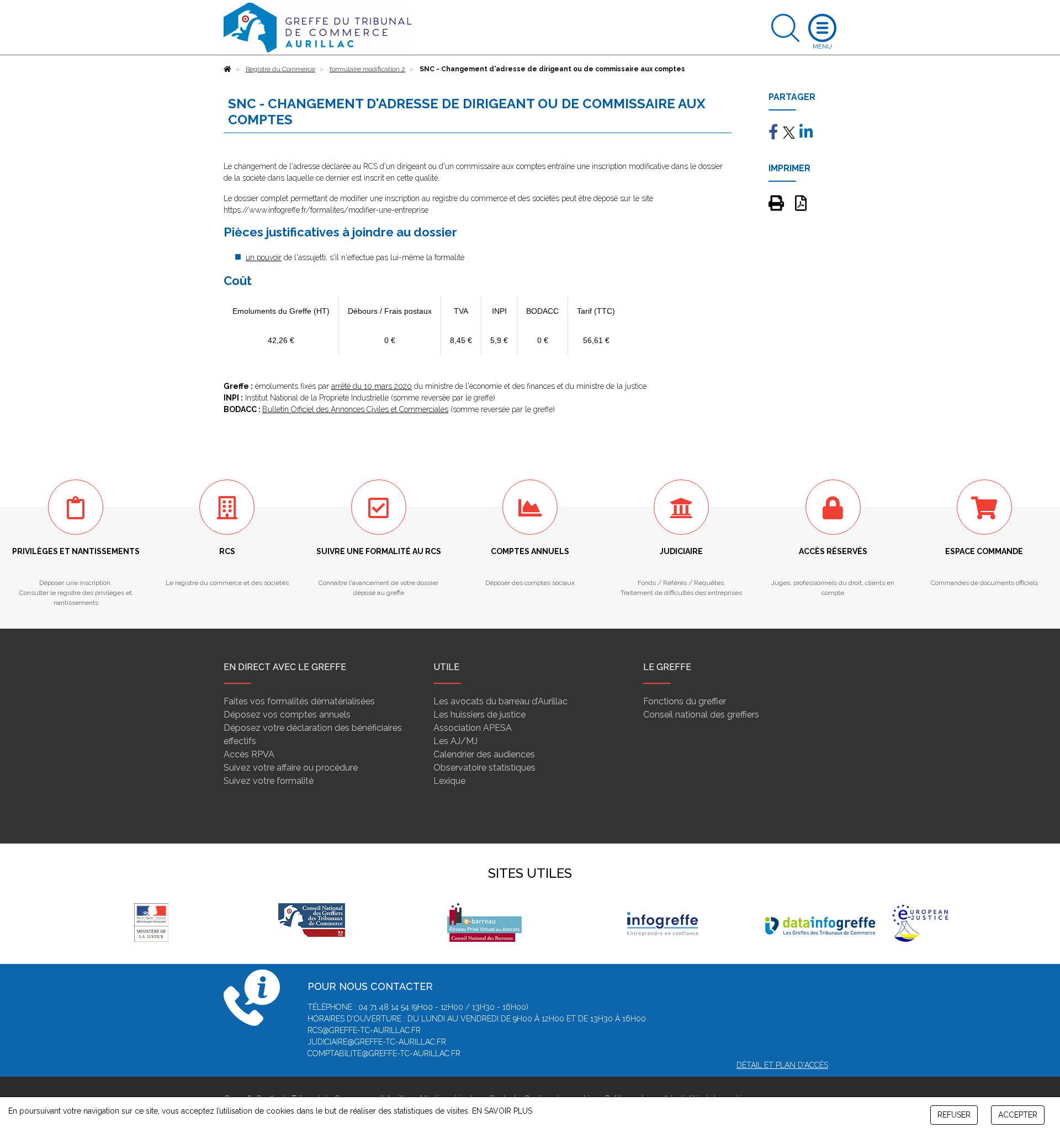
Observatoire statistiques (484, 767)
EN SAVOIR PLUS (502, 1110)
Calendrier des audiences (484, 754)
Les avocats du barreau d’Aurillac (500, 701)
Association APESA (472, 728)
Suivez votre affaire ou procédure (291, 767)
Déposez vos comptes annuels (287, 714)
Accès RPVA (249, 754)
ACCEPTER (1017, 1114)
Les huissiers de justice (479, 714)
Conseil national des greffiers (701, 714)
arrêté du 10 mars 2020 (371, 386)
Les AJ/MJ (455, 741)
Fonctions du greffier (684, 701)
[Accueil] (227, 69)
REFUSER (954, 1114)
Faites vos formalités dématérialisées (299, 701)
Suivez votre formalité (269, 781)
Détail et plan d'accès (782, 1065)
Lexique (449, 781)
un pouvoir (264, 257)
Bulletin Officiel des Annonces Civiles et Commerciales (355, 409)
